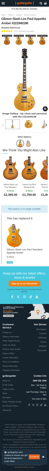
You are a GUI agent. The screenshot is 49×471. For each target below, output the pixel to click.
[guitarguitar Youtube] (37, 297)
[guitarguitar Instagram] (24, 297)
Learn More (9, 461)
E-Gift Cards (8, 385)
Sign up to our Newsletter (25, 283)
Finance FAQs (8, 353)
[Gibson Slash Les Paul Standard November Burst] (28, 144)
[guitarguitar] (24, 3)
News (5, 393)
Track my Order (9, 345)
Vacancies (7, 410)
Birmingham (41, 329)
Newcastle (42, 350)
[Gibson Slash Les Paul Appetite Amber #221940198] (20, 144)
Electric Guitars (30, 15)
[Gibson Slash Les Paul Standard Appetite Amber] (14, 236)
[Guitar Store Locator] (24, 311)
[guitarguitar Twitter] (18, 297)
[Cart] (45, 3)
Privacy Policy (20, 289)
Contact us (7, 332)
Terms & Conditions (11, 362)
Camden (42, 333)
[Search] (41, 3)
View (10, 262)
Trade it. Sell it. (9, 389)
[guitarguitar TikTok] (30, 297)
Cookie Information (10, 358)
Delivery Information (11, 337)
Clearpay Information (11, 370)
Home (3, 15)
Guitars (18, 15)
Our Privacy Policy (10, 406)
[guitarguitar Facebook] (12, 297)
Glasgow (42, 346)
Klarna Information (10, 366)
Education (7, 397)
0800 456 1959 (39, 381)
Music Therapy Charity (12, 402)
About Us (6, 381)
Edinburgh (42, 338)
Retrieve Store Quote (11, 349)
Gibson (11, 15)
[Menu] (7, 3)
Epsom (44, 342)
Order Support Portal (11, 341)
